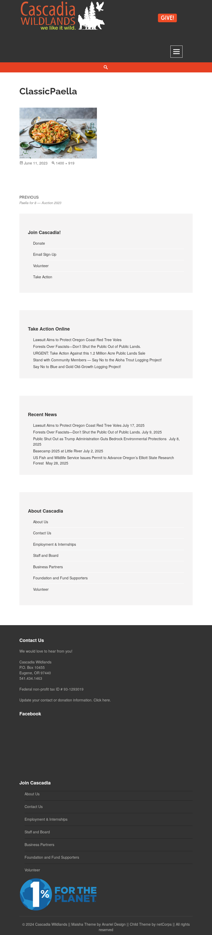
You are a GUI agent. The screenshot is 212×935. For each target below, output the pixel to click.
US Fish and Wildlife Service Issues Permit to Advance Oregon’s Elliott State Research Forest (103, 460)
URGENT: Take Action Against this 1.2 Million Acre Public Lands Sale (89, 353)
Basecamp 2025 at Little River (57, 450)
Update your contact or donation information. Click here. (65, 699)
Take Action (42, 276)
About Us (40, 521)
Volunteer (41, 265)
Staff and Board (45, 555)
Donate (39, 243)
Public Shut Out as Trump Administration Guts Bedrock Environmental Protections (100, 438)
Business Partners (48, 566)
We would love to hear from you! (45, 651)
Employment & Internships (54, 544)
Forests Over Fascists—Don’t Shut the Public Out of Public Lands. (87, 346)
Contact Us (42, 532)
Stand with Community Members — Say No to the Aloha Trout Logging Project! (97, 359)
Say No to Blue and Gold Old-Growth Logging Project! (77, 366)
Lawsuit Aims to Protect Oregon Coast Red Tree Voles (77, 339)
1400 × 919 (65, 163)
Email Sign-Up (44, 254)
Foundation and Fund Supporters (60, 577)
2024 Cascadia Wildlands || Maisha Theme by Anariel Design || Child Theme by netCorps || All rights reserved (108, 927)
